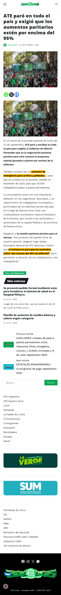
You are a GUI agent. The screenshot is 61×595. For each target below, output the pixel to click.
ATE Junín (14, 590)
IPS (5, 514)
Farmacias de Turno (14, 510)
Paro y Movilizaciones (15, 273)
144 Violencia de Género (17, 545)
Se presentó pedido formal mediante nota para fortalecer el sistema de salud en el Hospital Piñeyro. (30, 291)
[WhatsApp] (38, 561)
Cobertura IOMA (12, 541)
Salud (6, 441)
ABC (5, 528)
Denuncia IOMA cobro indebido (20, 536)
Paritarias (8, 410)
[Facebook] (16, 94)
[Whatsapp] (6, 94)
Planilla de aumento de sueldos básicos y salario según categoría (29, 316)
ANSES (7, 519)
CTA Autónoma (11, 419)
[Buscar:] (22, 383)
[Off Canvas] (5, 4)
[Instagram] (28, 561)
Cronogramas (10, 423)
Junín (6, 405)
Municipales (10, 432)
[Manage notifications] (5, 586)
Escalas (7, 436)
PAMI (6, 523)
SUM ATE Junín (43, 590)
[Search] (56, 4)
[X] (11, 94)
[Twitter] (33, 561)
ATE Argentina (11, 396)
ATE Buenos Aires (13, 401)
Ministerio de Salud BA (16, 532)
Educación (9, 427)
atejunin (12, 45)
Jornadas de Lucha (14, 414)
